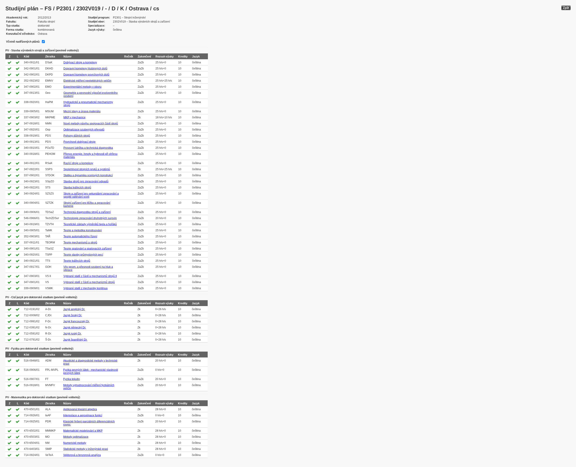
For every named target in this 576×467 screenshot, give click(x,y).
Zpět (566, 7)
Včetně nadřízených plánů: (23, 41)
